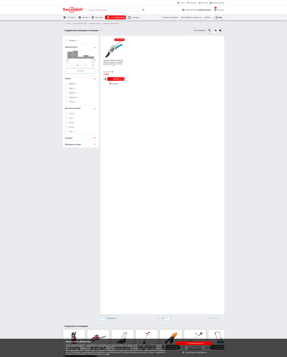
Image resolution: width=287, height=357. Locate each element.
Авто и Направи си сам (80, 23)
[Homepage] (73, 9)
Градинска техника (95, 23)
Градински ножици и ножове (111, 23)
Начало (69, 23)
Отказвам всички (196, 348)
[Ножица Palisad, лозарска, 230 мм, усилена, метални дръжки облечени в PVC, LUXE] (113, 48)
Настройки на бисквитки (196, 352)
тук (108, 354)
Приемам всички (196, 343)
